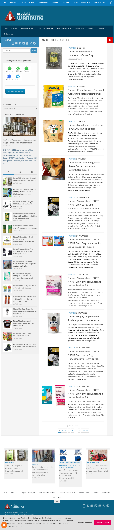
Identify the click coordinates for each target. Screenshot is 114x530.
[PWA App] (13, 43)
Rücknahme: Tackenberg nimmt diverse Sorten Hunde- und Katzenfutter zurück (84, 166)
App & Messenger (27, 28)
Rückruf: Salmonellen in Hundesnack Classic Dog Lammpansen (80, 55)
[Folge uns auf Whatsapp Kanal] (30, 43)
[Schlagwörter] (31, 172)
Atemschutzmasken (66, 463)
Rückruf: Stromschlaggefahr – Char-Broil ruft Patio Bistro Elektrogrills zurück (23, 251)
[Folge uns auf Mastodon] (16, 43)
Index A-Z (14, 28)
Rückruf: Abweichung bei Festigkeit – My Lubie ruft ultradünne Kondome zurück (23, 275)
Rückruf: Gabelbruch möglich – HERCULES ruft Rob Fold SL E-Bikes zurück (24, 204)
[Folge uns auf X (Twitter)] (23, 43)
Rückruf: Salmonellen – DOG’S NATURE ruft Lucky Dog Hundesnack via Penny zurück (83, 205)
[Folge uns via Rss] (27, 43)
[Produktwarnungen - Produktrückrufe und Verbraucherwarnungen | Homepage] (24, 15)
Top (98, 463)
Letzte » (85, 430)
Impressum (100, 28)
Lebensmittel (43, 3)
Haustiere (72, 48)
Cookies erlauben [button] (102, 522)
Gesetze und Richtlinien (64, 28)
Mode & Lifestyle (28, 3)
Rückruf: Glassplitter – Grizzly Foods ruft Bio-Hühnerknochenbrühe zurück (23, 239)
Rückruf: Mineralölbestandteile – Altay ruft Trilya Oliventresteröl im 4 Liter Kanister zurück (25, 216)
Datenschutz (8, 34)
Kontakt (90, 28)
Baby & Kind (13, 3)
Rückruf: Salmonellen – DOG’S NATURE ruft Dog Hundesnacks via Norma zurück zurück (84, 243)
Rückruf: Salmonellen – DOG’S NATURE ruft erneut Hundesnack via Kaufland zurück (85, 282)
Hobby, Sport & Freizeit (81, 3)
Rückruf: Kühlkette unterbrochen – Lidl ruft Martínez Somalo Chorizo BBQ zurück (24, 299)
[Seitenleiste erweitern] (110, 40)
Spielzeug (35, 464)
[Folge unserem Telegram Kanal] (34, 43)
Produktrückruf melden (45, 28)
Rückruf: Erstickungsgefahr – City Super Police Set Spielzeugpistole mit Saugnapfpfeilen (24, 263)
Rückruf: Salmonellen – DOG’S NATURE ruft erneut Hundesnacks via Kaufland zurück (85, 394)
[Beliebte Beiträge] (20, 172)
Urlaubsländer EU (100, 3)
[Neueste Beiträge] (8, 172)
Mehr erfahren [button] (17, 526)
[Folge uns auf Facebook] (20, 43)
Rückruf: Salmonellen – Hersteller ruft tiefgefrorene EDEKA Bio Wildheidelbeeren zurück (25, 191)
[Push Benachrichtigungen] (4, 525)
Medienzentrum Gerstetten (26, 515)
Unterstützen (79, 28)
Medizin (55, 3)
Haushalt (66, 3)
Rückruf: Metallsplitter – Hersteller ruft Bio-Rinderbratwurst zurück (14, 468)
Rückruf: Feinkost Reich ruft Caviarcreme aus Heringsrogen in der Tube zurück (25, 311)
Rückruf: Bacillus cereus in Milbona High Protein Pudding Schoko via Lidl (23, 323)
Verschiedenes (74, 465)
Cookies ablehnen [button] (85, 522)
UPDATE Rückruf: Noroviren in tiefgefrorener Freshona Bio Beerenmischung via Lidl (97, 468)
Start (4, 3)
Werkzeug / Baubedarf (67, 467)
